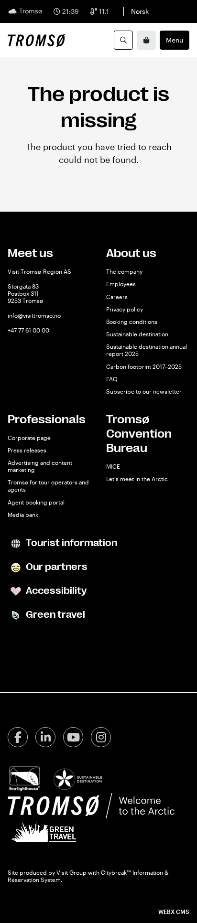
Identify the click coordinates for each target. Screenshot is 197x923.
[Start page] (36, 40)
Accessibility (55, 590)
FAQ (112, 379)
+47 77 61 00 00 (28, 330)
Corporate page (29, 437)
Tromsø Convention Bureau (139, 434)
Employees (121, 283)
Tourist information (70, 542)
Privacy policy (124, 309)
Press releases (27, 450)
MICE (113, 466)
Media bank (23, 514)
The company (124, 271)
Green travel (54, 614)
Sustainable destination (137, 334)
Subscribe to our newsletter (144, 391)
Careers (117, 296)
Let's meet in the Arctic (137, 478)
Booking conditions (131, 321)
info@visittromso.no (34, 315)
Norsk (140, 11)
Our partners (56, 566)
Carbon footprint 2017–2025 (144, 366)
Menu (174, 40)
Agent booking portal (36, 502)
